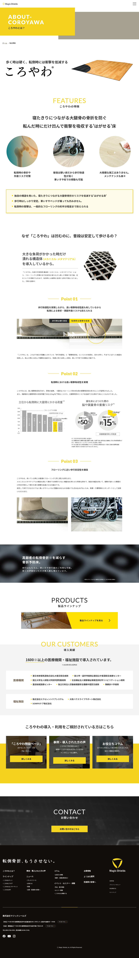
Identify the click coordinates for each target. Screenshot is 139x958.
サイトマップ (113, 892)
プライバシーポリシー (115, 884)
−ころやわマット (8, 880)
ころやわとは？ (9, 871)
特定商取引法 (113, 888)
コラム (57, 871)
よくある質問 (89, 876)
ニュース (29, 876)
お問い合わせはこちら (69, 829)
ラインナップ (8, 876)
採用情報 (112, 881)
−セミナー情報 (58, 890)
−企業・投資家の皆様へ (33, 890)
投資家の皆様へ (90, 882)
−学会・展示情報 (59, 887)
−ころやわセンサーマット (10, 886)
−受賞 (28, 886)
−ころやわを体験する (60, 893)
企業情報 (87, 871)
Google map (62, 921)
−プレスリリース (31, 880)
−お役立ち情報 (58, 875)
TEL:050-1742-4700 (9, 930)
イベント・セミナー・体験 (64, 883)
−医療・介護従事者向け (61, 878)
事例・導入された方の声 (36, 871)
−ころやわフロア (8, 883)
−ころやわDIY (7, 890)
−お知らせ (29, 883)
